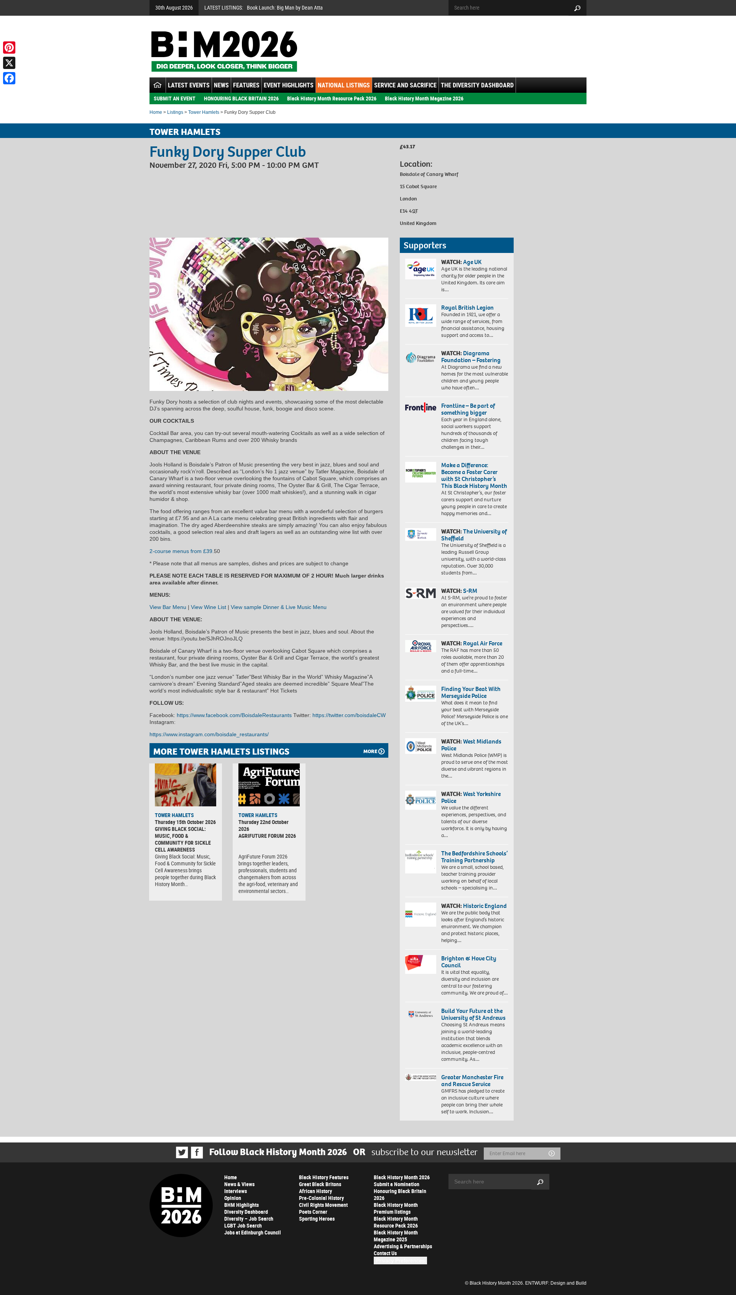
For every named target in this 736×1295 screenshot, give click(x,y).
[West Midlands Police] (420, 745)
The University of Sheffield (474, 534)
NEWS (221, 85)
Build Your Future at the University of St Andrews (473, 1014)
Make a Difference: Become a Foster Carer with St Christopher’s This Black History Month (474, 475)
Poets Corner (313, 1211)
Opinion (232, 1197)
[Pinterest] (9, 47)
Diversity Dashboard (246, 1211)
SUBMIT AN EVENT (175, 98)
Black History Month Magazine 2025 (396, 1236)
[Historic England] (420, 915)
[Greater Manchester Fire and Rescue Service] (420, 1077)
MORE (370, 751)
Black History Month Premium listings (396, 1208)
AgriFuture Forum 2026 (267, 835)
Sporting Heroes (317, 1218)
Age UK (472, 262)
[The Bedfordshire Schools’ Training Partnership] (420, 861)
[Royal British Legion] (420, 315)
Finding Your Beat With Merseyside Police (471, 692)
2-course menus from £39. (182, 551)
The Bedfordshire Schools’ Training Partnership (474, 856)
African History (315, 1191)
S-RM (470, 591)
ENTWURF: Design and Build (555, 1283)
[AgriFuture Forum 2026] (269, 784)
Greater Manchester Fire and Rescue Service (472, 1080)
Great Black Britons (320, 1184)
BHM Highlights (241, 1204)
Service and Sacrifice (405, 85)
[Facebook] (9, 78)
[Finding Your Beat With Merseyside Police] (420, 694)
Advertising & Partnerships (403, 1246)
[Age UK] (420, 269)
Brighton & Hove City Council (468, 961)
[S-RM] (420, 593)
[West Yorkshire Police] (420, 800)
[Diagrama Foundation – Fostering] (420, 357)
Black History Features (323, 1177)
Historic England (485, 906)
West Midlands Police (471, 744)
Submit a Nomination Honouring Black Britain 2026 (400, 1190)
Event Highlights (289, 85)
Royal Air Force (482, 643)
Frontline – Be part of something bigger (468, 409)
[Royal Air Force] (420, 646)
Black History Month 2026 (402, 1177)
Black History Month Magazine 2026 (424, 98)
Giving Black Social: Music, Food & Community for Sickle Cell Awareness (183, 839)
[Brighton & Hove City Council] (420, 964)
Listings (175, 112)
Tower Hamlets (203, 112)
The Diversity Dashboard (477, 85)
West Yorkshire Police (471, 797)
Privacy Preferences (400, 1260)
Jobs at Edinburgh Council (252, 1232)
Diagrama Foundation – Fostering (471, 356)
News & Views (239, 1184)
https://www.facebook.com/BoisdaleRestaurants (233, 715)
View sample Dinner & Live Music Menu (279, 607)
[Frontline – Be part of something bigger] (420, 407)
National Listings (344, 85)
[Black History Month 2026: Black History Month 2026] (224, 51)
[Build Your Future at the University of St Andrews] (420, 1014)
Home (156, 112)
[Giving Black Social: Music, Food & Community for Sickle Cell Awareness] (185, 784)
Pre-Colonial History (321, 1197)
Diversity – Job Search (248, 1218)
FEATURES (246, 85)
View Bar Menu (168, 607)
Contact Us (385, 1253)
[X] (9, 63)
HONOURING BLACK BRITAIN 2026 (241, 98)
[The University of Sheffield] (420, 534)
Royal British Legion (467, 308)
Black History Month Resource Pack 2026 (331, 98)
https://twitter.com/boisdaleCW (348, 715)
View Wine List (208, 607)
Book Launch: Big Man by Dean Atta (285, 7)
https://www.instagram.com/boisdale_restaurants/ (209, 734)
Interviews (235, 1191)
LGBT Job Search (243, 1225)
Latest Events (189, 85)
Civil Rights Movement (323, 1204)
